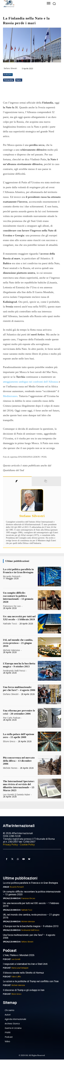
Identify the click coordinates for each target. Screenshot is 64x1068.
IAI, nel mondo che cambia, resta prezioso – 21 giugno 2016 (18, 642)
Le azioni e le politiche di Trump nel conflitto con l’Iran (31, 981)
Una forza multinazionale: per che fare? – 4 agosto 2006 (19, 689)
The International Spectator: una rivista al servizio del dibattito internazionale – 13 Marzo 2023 (19, 786)
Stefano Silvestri (10, 68)
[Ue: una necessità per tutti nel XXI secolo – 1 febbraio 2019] (49, 624)
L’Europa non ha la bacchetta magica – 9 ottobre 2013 (19, 665)
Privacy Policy (10, 844)
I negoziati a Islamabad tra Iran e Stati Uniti (25, 964)
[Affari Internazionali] (20, 3)
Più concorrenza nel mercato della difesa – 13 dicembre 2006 (19, 760)
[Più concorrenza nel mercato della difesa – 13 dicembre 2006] (49, 765)
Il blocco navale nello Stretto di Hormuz (23, 972)
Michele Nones (10, 768)
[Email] (43, 93)
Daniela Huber (23, 794)
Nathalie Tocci (10, 623)
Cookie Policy (27, 844)
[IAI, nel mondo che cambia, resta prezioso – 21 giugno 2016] (49, 647)
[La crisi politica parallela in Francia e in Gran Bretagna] (49, 577)
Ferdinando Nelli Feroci (14, 670)
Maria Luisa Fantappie (19, 968)
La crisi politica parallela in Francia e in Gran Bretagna (18, 571)
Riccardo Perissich (11, 576)
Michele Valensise (11, 650)
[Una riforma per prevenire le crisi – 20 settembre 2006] (49, 718)
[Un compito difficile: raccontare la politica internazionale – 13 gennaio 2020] (49, 600)
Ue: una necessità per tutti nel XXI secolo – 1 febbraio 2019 (19, 618)
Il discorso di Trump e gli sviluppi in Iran (23, 990)
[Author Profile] (17, 481)
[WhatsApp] (29, 93)
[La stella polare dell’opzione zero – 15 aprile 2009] (49, 741)
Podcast (7, 959)
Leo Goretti (8, 794)
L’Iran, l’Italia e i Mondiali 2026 (18, 955)
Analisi (6, 887)
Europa (8, 74)
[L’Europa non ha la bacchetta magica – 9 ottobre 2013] (49, 671)
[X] (22, 93)
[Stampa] (50, 93)
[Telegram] (36, 93)
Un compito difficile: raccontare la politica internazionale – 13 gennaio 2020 (18, 597)
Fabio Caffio (16, 976)
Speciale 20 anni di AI (11, 898)
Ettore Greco (9, 741)
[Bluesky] (29, 859)
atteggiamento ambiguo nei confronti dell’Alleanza (30, 381)
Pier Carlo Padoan (11, 717)
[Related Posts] (46, 481)
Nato (18, 80)
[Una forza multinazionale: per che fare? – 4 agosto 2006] (49, 694)
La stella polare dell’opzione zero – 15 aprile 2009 (18, 736)
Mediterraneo (10, 396)
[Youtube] (23, 859)
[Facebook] (15, 93)
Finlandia (8, 80)
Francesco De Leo (12, 606)
